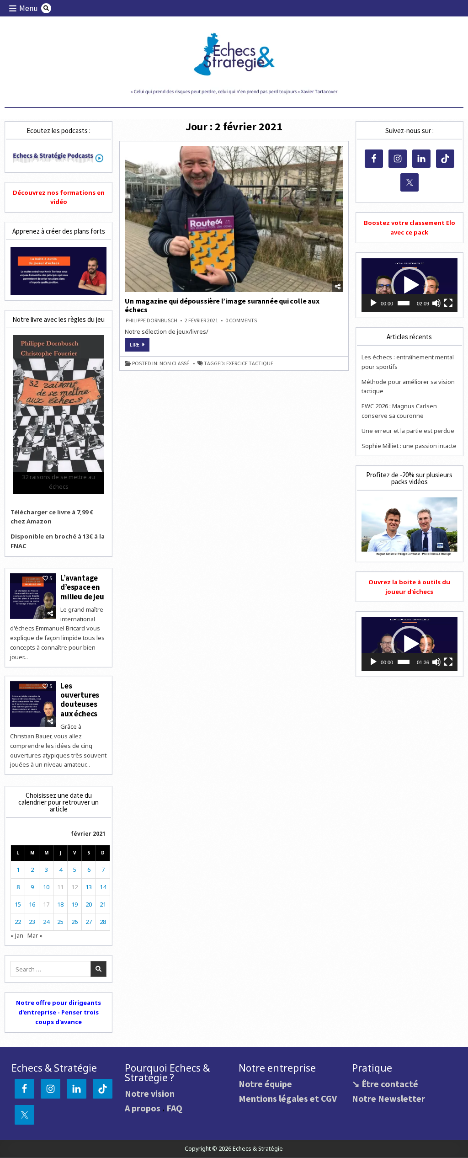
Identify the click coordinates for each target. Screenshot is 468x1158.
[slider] (404, 303)
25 (60, 922)
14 (103, 887)
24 (46, 922)
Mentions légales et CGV (288, 1098)
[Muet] (436, 303)
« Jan (17, 935)
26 (74, 922)
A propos (142, 1108)
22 (18, 922)
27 (88, 922)
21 (103, 904)
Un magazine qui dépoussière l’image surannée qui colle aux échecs (222, 305)
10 (46, 887)
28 (103, 922)
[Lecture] (373, 303)
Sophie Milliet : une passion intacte (409, 446)
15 (18, 904)
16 (32, 904)
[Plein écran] (448, 303)
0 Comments (241, 320)
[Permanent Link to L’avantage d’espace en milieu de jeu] (33, 596)
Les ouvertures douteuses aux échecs (79, 700)
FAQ (174, 1108)
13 (88, 887)
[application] (409, 285)
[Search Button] (46, 8)
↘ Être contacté (385, 1083)
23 (32, 922)
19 (74, 904)
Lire (139, 346)
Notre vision (150, 1093)
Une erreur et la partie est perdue (408, 431)
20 (88, 904)
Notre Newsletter (388, 1098)
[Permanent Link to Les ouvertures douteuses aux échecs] (33, 704)
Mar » (35, 935)
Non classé (174, 363)
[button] (409, 285)
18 (60, 904)
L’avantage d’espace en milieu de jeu (82, 587)
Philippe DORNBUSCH (151, 320)
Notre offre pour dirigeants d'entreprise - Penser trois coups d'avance (58, 1012)
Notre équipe (265, 1083)
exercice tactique (249, 363)
